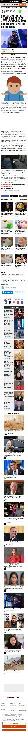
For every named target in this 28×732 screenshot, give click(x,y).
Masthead (3, 703)
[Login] (24, 1)
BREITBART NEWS (14, 697)
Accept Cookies (14, 730)
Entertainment (10, 190)
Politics (15, 190)
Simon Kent (4, 49)
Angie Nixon (14, 8)
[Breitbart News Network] (5, 299)
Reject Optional (14, 726)
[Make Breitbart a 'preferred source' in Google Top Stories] (7, 51)
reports (9, 170)
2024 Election (4, 190)
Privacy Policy (13, 705)
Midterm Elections (23, 8)
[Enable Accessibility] (27, 1)
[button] (2, 1)
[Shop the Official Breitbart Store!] (19, 299)
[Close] (25, 713)
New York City (16, 192)
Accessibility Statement (3, 709)
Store (20, 703)
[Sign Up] (22, 4)
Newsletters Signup (22, 710)
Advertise (12, 710)
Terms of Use (12, 703)
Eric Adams (10, 192)
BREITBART (15, 1)
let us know (17, 275)
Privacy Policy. (13, 720)
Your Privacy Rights (14, 723)
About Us (3, 705)
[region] (14, 721)
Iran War (8, 8)
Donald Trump (4, 192)
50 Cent (18, 190)
